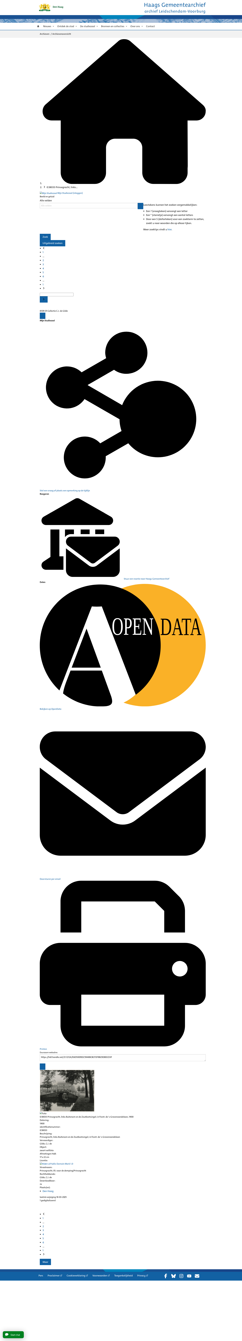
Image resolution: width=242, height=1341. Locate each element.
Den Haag (48, 1191)
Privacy (141, 1275)
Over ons (135, 26)
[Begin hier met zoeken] (124, 183)
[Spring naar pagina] (44, 299)
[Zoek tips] (140, 206)
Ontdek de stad (65, 26)
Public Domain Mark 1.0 (61, 1163)
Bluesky (173, 1276)
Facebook (165, 1276)
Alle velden (46, 200)
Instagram (181, 1276)
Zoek (45, 237)
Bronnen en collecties (112, 26)
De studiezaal (87, 26)
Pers (41, 1275)
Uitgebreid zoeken (52, 243)
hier (169, 229)
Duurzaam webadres (49, 1052)
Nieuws (47, 26)
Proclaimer (54, 1275)
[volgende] (44, 288)
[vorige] (44, 248)
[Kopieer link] (42, 1066)
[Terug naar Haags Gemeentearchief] (51, 7)
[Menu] (42, 316)
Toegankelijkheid (123, 1275)
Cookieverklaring (76, 1275)
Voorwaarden (99, 1275)
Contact (150, 26)
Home (38, 26)
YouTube (189, 1276)
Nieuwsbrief (197, 1276)
